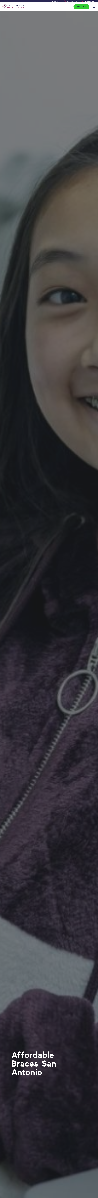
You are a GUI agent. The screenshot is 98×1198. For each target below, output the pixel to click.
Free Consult (81, 6)
